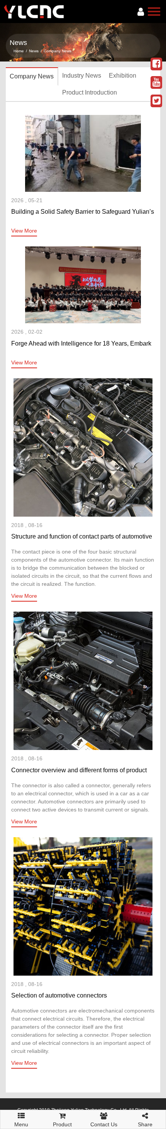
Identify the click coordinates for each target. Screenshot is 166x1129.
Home (19, 51)
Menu (21, 1121)
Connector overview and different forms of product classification (79, 771)
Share (145, 1124)
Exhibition (122, 75)
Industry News (81, 75)
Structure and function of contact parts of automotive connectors (81, 537)
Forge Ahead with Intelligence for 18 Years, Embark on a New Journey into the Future (81, 344)
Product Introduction (89, 92)
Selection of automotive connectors (59, 995)
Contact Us (103, 1124)
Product (62, 1124)
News (34, 51)
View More (24, 231)
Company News (57, 51)
